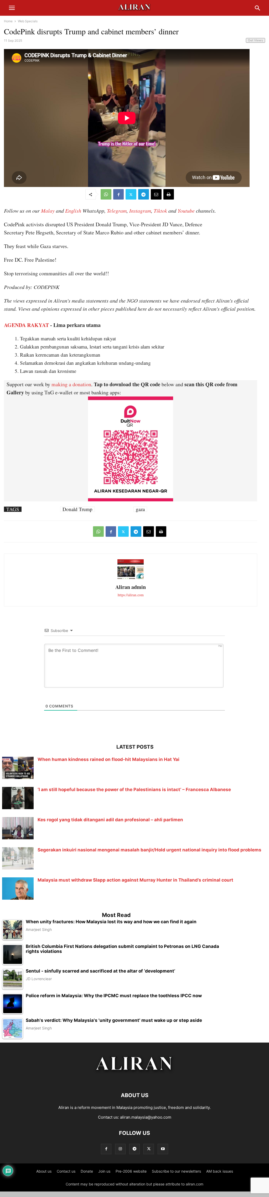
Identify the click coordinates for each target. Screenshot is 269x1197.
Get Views (255, 40)
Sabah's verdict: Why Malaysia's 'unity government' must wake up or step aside (114, 1020)
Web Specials (28, 21)
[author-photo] (130, 578)
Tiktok (160, 210)
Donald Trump (77, 509)
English (73, 210)
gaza (140, 509)
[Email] (156, 194)
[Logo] (135, 1079)
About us (43, 1171)
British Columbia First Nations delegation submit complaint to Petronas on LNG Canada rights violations (122, 949)
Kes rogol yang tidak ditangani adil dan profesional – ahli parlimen (110, 819)
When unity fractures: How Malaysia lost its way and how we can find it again (111, 921)
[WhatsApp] (106, 194)
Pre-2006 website (131, 1171)
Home (8, 21)
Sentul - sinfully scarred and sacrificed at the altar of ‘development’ (100, 971)
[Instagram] (120, 1148)
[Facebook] (118, 194)
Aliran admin (130, 587)
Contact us (66, 1171)
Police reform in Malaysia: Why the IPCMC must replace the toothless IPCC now (114, 995)
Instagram (140, 210)
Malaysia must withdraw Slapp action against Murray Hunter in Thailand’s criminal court (135, 880)
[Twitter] (131, 194)
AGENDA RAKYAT (26, 325)
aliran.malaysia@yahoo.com (145, 1117)
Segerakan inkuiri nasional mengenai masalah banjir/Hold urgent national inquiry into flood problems (149, 849)
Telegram (117, 210)
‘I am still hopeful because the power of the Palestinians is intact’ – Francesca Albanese (134, 789)
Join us (104, 1171)
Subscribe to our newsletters (176, 1171)
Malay (48, 210)
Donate (87, 1171)
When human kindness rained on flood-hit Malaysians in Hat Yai (108, 759)
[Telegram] (143, 194)
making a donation (71, 384)
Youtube (186, 210)
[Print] (168, 194)
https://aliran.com (131, 594)
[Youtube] (163, 1148)
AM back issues (219, 1171)
